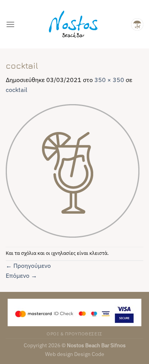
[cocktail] (72, 170)
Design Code (89, 354)
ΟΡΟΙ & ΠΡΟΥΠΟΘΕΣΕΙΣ (74, 333)
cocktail (16, 89)
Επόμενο (21, 275)
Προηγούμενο (28, 265)
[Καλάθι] (137, 24)
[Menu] (10, 24)
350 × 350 (109, 80)
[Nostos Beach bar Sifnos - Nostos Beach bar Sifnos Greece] (73, 24)
